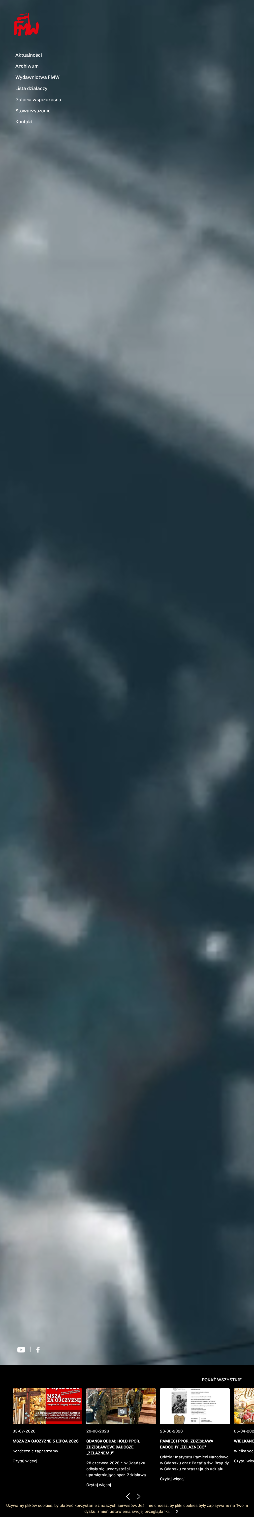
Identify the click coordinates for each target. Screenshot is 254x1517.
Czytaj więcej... (26, 1461)
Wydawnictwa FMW (37, 77)
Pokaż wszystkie (222, 1379)
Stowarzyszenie (33, 111)
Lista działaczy (31, 88)
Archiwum (27, 66)
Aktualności (28, 55)
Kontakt (24, 122)
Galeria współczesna (38, 99)
